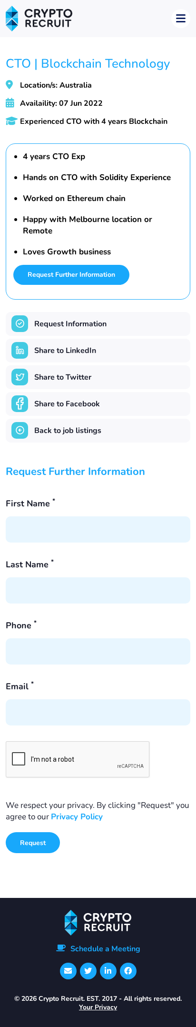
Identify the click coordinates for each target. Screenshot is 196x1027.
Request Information (70, 324)
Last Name (30, 564)
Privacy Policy (77, 816)
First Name (30, 503)
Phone (21, 625)
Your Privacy (98, 1007)
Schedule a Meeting (105, 949)
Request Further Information (71, 274)
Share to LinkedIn (65, 350)
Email (20, 686)
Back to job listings (67, 430)
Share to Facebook (67, 404)
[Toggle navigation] (180, 18)
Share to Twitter (62, 377)
